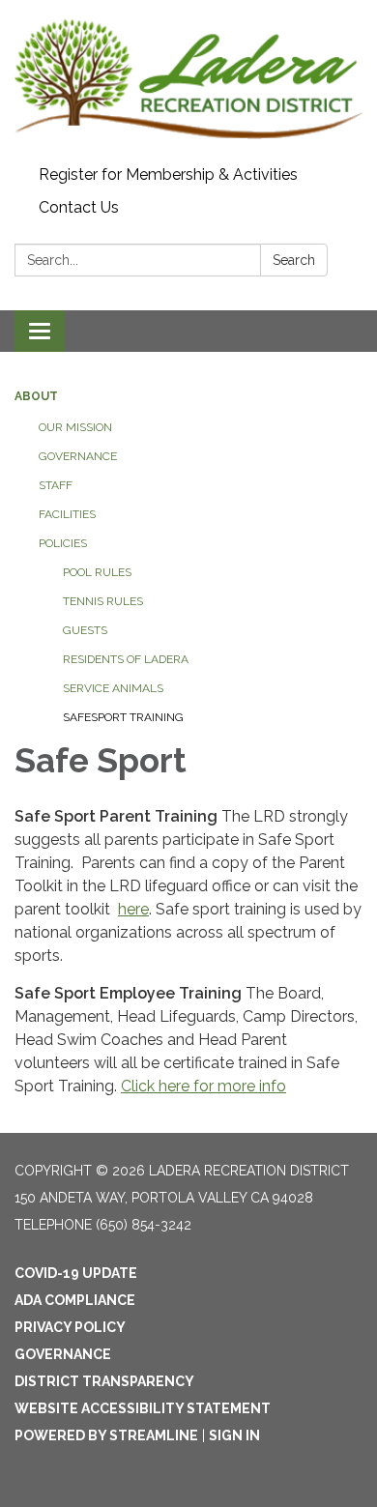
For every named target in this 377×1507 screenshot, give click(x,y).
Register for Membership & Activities (168, 174)
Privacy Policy (70, 1327)
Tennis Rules (103, 601)
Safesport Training (123, 717)
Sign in (234, 1435)
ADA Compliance (74, 1300)
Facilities (67, 514)
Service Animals (113, 688)
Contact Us (79, 207)
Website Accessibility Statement (142, 1408)
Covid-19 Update (75, 1273)
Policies (63, 543)
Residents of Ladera (125, 659)
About (36, 396)
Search (294, 260)
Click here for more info (203, 1086)
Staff (55, 485)
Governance (78, 456)
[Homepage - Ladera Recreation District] (188, 79)
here (133, 909)
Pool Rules (97, 572)
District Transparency (104, 1381)
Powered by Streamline (106, 1435)
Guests (85, 630)
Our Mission (75, 427)
